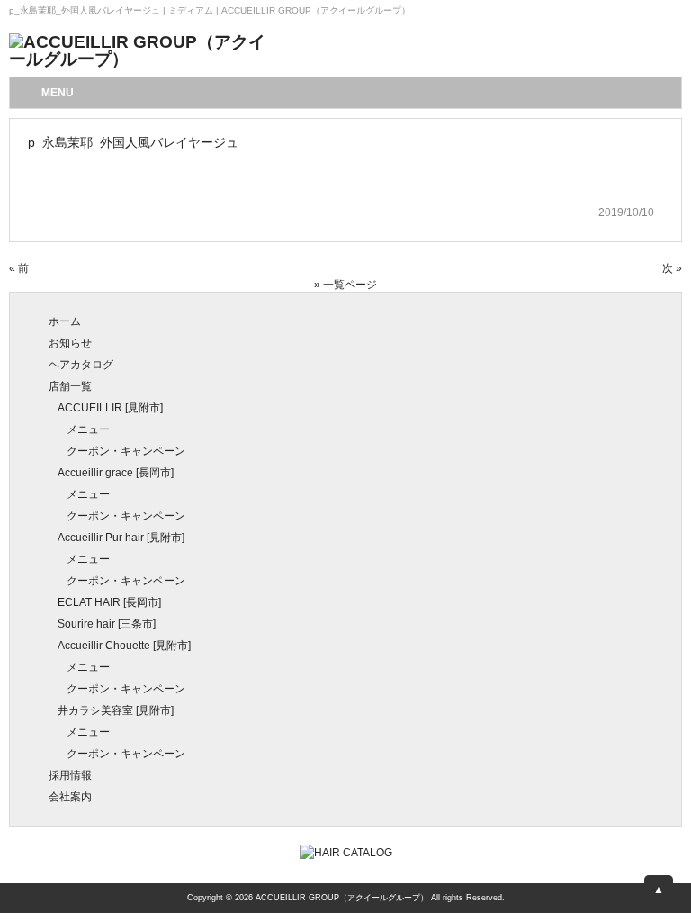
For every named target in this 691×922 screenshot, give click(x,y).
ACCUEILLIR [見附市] (110, 408)
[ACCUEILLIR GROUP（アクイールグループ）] (144, 59)
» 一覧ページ (345, 284)
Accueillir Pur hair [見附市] (121, 537)
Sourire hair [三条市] (107, 624)
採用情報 (70, 775)
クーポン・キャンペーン (126, 451)
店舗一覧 (70, 386)
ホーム (65, 321)
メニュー (88, 429)
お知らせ (70, 343)
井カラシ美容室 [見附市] (116, 710)
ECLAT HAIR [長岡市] (109, 602)
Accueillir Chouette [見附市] (124, 645)
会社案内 (70, 797)
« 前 (19, 268)
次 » (672, 268)
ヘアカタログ (81, 364)
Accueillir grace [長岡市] (116, 472)
